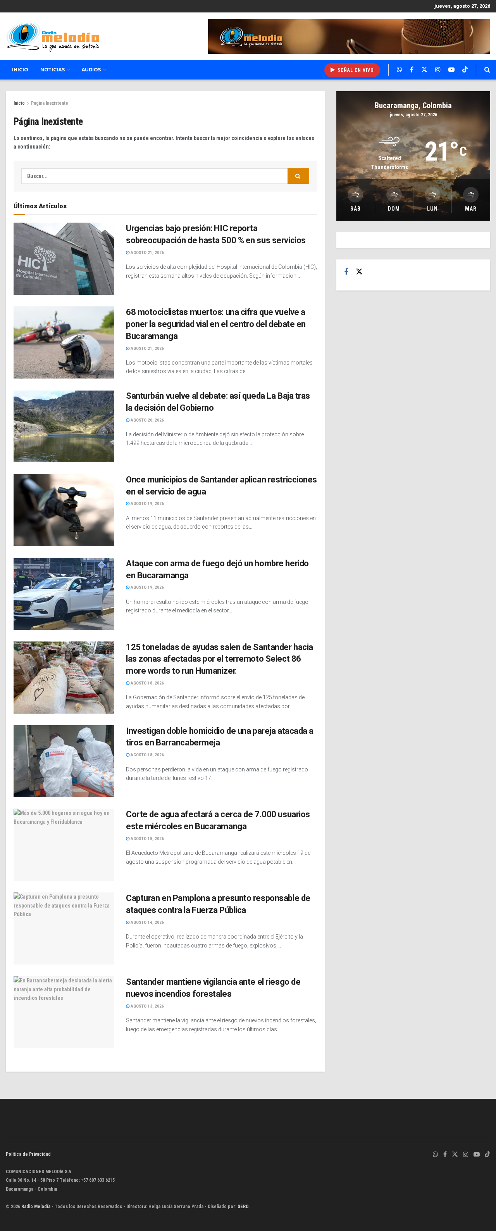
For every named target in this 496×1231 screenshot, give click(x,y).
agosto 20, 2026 (146, 420)
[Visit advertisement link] (349, 36)
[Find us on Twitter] (424, 70)
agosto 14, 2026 (146, 922)
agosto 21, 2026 (146, 252)
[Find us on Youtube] (451, 70)
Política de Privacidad (28, 1154)
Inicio (20, 70)
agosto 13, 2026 (146, 1006)
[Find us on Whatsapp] (399, 70)
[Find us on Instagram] (438, 70)
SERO (243, 1206)
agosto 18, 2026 (146, 683)
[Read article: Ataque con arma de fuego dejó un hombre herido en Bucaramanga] (64, 594)
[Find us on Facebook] (411, 70)
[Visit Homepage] (53, 36)
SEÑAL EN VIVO (355, 70)
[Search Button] (487, 70)
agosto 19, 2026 (146, 503)
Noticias (52, 70)
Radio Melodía (35, 1206)
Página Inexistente (49, 103)
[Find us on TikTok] (465, 70)
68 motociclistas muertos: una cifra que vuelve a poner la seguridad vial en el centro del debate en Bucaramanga (216, 324)
